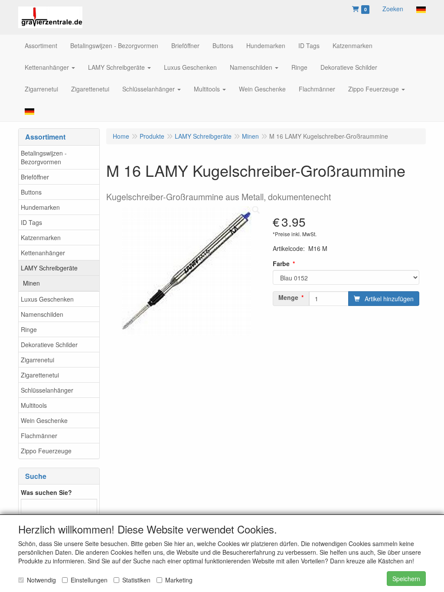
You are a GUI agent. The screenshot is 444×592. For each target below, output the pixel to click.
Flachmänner (39, 435)
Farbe (281, 263)
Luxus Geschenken (47, 299)
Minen (31, 283)
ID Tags (31, 222)
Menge (288, 297)
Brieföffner (35, 176)
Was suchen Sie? (46, 492)
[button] (421, 8)
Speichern (406, 578)
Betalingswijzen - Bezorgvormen (44, 157)
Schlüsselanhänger (47, 390)
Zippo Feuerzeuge (46, 450)
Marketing (179, 580)
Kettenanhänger (43, 252)
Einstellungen (89, 580)
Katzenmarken (41, 237)
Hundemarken (40, 207)
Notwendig (41, 580)
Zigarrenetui (37, 359)
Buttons (31, 192)
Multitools (34, 405)
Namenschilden (42, 314)
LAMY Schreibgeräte (49, 267)
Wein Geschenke (44, 420)
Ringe (29, 329)
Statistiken (136, 580)
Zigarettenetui (40, 375)
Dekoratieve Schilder (49, 344)
